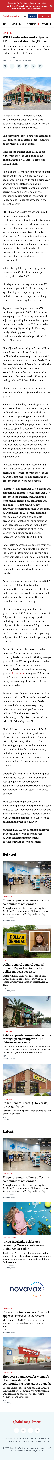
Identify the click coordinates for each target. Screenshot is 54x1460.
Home (5, 24)
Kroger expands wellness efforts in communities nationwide (26, 902)
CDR (4, 988)
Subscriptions (28, 1441)
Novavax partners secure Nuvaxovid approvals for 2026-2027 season (27, 1314)
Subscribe (44, 16)
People (6, 961)
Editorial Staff (23, 1438)
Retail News (17, 24)
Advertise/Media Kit (40, 1438)
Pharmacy (32, 24)
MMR (32, 16)
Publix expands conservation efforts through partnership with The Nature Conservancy (27, 1038)
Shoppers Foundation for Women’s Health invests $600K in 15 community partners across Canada (27, 1380)
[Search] (25, 16)
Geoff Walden (9, 58)
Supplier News (47, 24)
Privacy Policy (42, 1441)
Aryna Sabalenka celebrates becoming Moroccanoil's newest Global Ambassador (24, 1245)
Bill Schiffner (9, 918)
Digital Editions (13, 1441)
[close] (51, 6)
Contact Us (10, 1438)
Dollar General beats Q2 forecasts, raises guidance (25, 1104)
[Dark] (22, 16)
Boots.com (18, 673)
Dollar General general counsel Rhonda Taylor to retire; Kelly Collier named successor (23, 968)
